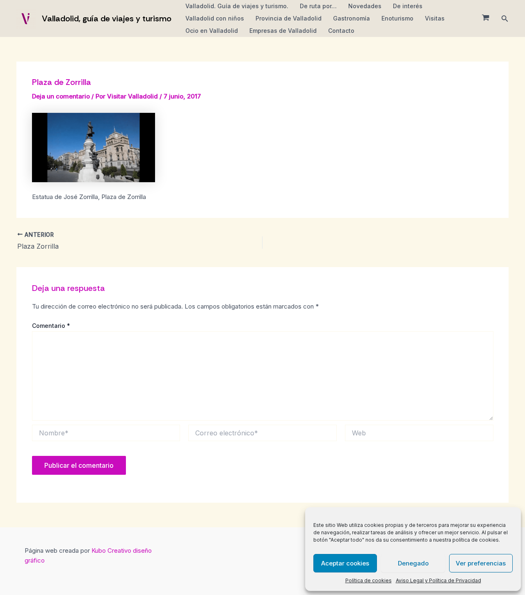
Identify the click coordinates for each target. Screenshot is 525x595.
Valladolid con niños (214, 18)
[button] (505, 19)
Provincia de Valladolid (289, 18)
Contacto (341, 30)
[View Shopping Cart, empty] (485, 18)
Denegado (413, 563)
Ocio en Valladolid (211, 30)
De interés (407, 5)
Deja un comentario (61, 96)
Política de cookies (368, 580)
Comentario (51, 325)
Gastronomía (351, 18)
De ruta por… (318, 5)
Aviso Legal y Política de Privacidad (438, 580)
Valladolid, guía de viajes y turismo (106, 18)
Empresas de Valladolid (283, 30)
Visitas (435, 18)
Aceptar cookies (345, 563)
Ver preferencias (481, 563)
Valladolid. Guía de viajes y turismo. (236, 5)
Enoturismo (397, 18)
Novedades (364, 5)
